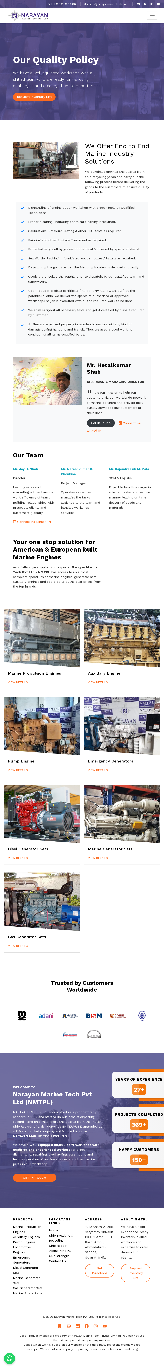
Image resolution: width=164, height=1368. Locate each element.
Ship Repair (58, 1246)
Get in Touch (101, 423)
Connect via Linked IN (33, 522)
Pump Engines (24, 1242)
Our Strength (59, 1256)
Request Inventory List (34, 97)
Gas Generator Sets (28, 1288)
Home (53, 1230)
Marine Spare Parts (28, 1293)
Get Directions (99, 1270)
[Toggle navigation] (152, 16)
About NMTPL (60, 1251)
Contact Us (57, 1261)
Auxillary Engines (26, 1237)
